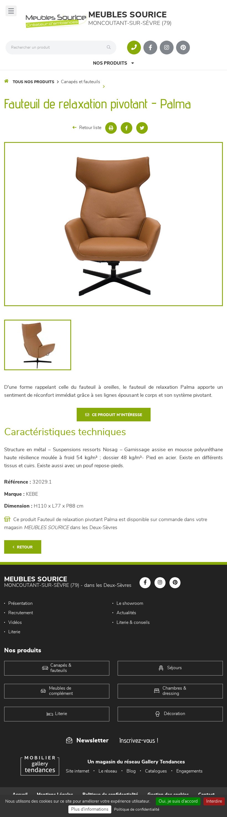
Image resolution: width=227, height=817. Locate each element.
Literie (14, 632)
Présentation (20, 603)
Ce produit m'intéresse (117, 415)
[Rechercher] (110, 47)
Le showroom (130, 603)
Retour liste (90, 127)
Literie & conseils (133, 622)
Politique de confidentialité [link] (136, 809)
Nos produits (110, 63)
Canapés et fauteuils (80, 82)
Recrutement (20, 613)
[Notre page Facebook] (150, 47)
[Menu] (11, 11)
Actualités (126, 613)
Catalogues (156, 771)
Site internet (77, 771)
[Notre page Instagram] (167, 47)
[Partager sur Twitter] (142, 128)
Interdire (214, 801)
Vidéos (15, 622)
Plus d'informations (90, 809)
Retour (25, 547)
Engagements (189, 771)
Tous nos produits (33, 82)
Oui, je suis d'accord (178, 801)
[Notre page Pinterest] (183, 47)
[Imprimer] (111, 128)
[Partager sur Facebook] (126, 128)
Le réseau (108, 771)
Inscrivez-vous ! (138, 740)
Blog (131, 771)
